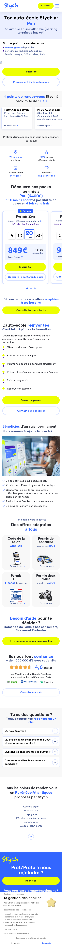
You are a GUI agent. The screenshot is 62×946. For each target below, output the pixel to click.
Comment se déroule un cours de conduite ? (25, 762)
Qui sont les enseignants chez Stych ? (27, 752)
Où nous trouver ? (15, 731)
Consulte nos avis (31, 692)
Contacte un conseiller (31, 411)
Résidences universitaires (31, 818)
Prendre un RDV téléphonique (31, 82)
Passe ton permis (31, 400)
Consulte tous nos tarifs (31, 310)
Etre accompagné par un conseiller (31, 641)
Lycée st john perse (31, 826)
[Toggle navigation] (57, 6)
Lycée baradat (31, 822)
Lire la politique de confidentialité (16, 933)
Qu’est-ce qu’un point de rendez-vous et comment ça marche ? (28, 741)
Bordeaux (31, 141)
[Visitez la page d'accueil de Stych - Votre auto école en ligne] (10, 5)
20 (29, 234)
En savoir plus (11, 126)
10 (20, 235)
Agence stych (31, 806)
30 (39, 235)
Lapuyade (31, 814)
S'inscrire (45, 6)
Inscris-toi (25, 267)
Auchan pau (31, 810)
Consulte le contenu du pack (25, 277)
